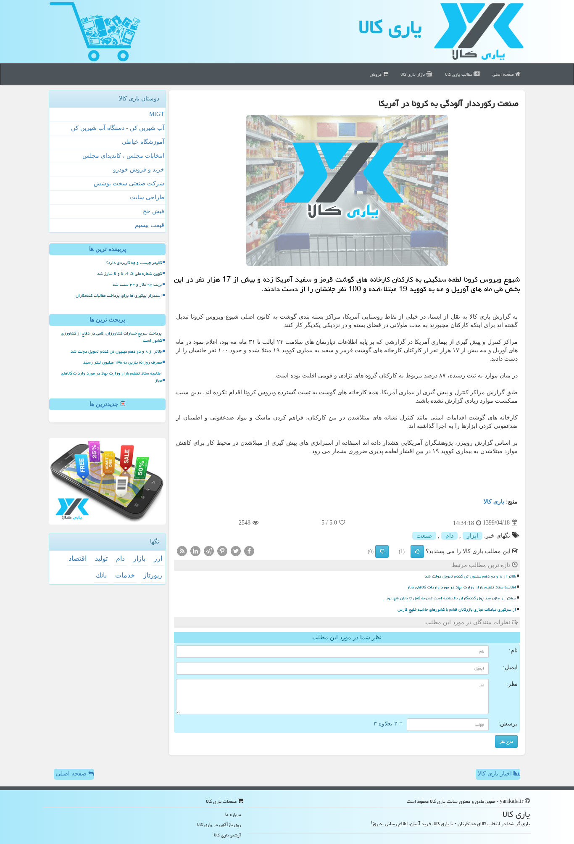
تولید (101, 558)
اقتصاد (77, 558)
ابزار (472, 536)
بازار (139, 558)
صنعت (424, 536)
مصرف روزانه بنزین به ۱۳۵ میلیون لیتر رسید (122, 362)
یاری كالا (390, 27)
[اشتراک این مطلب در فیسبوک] (249, 550)
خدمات (125, 575)
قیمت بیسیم (149, 225)
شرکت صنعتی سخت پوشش (129, 183)
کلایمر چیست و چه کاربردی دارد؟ (134, 262)
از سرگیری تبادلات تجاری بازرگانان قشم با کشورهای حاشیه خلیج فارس (457, 609)
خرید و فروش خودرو (138, 169)
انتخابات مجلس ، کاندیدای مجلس (123, 156)
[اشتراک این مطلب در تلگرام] (209, 550)
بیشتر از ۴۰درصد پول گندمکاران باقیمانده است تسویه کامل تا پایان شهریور (451, 598)
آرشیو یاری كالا (227, 835)
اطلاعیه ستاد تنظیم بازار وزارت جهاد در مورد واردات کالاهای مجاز (461, 587)
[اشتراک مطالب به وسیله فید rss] (182, 550)
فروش (376, 74)
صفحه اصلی (503, 74)
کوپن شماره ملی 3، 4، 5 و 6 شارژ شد (129, 273)
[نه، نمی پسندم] (382, 551)
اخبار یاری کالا (495, 773)
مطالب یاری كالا (459, 74)
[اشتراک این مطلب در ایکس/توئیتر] (236, 550)
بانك (101, 575)
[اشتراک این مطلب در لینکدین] (195, 550)
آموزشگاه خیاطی (143, 142)
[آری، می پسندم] (417, 551)
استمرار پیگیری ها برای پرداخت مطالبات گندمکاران (119, 295)
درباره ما (233, 814)
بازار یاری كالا (413, 74)
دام (449, 536)
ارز (158, 558)
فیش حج (153, 211)
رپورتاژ (152, 575)
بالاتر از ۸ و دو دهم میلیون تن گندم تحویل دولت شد (470, 576)
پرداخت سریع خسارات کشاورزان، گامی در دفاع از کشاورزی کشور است (111, 337)
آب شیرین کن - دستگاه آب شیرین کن (117, 128)
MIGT (156, 114)
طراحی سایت (147, 197)
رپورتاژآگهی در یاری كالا (219, 824)
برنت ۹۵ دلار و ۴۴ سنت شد (137, 284)
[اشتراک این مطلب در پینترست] (222, 550)
